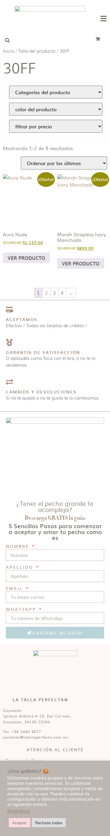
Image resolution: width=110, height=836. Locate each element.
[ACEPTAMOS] (9, 309)
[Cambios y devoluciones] (9, 381)
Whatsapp (22, 609)
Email (15, 588)
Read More (19, 811)
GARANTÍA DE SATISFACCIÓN (43, 352)
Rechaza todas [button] (48, 822)
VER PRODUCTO (26, 257)
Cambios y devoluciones (41, 392)
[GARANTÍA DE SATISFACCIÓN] (9, 342)
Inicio (8, 51)
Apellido (20, 567)
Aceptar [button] (19, 822)
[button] (7, 40)
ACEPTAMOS (22, 319)
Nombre (18, 546)
